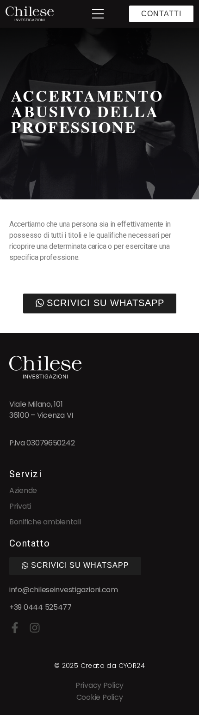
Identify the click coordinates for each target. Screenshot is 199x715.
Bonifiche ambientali (45, 522)
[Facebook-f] (14, 627)
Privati (20, 506)
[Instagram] (34, 627)
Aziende (23, 490)
